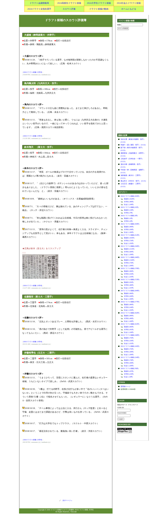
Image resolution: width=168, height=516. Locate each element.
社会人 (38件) (129, 299)
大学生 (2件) (128, 221)
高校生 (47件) (129, 371)
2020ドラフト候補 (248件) (130, 257)
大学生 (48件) (129, 202)
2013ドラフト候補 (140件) (130, 335)
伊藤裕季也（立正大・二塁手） (40, 353)
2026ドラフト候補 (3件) (129, 215)
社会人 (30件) (129, 354)
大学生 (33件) (129, 341)
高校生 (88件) (129, 304)
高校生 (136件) (129, 260)
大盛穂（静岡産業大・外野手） (40, 35)
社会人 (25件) (129, 277)
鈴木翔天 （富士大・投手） (39, 147)
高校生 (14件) (129, 210)
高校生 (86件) (129, 327)
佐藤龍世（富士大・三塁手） (39, 296)
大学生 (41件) (129, 329)
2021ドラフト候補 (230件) (130, 246)
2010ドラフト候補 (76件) (129, 368)
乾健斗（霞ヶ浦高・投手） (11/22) (133, 145)
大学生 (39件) (129, 352)
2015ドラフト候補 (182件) (130, 313)
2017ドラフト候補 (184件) (130, 291)
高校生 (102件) (129, 199)
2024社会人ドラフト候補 (129, 3)
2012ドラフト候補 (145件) (130, 346)
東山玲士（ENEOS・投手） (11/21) (133, 181)
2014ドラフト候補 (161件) (130, 324)
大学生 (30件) (129, 363)
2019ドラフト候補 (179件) (130, 268)
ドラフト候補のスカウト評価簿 (65, 20)
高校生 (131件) (129, 249)
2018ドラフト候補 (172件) (130, 279)
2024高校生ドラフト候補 (69, 3)
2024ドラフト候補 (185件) (130, 196)
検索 (119, 25)
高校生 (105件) (129, 238)
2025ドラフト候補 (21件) (129, 207)
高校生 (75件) (129, 338)
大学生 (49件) (129, 318)
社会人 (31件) (129, 288)
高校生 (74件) (129, 360)
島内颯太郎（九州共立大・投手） (41, 83)
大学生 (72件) (129, 240)
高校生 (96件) (129, 293)
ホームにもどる (128, 9)
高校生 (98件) (129, 227)
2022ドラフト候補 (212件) (130, 235)
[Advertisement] (132, 82)
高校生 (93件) (129, 282)
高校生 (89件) (129, 316)
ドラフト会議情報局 (39, 3)
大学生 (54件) (129, 307)
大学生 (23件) (129, 374)
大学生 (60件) (129, 252)
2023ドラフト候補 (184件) (130, 224)
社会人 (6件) (128, 377)
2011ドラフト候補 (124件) (130, 357)
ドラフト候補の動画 (98, 9)
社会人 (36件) (129, 232)
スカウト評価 (69, 9)
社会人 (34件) (129, 204)
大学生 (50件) (129, 229)
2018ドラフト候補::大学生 (32, 72)
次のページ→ (66, 500)
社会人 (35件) (129, 243)
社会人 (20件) (129, 366)
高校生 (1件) (128, 218)
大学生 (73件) (129, 263)
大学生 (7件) (128, 213)
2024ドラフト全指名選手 (39, 9)
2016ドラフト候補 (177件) (130, 302)
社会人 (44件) (129, 321)
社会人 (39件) (129, 254)
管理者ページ (125, 386)
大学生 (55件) (129, 274)
